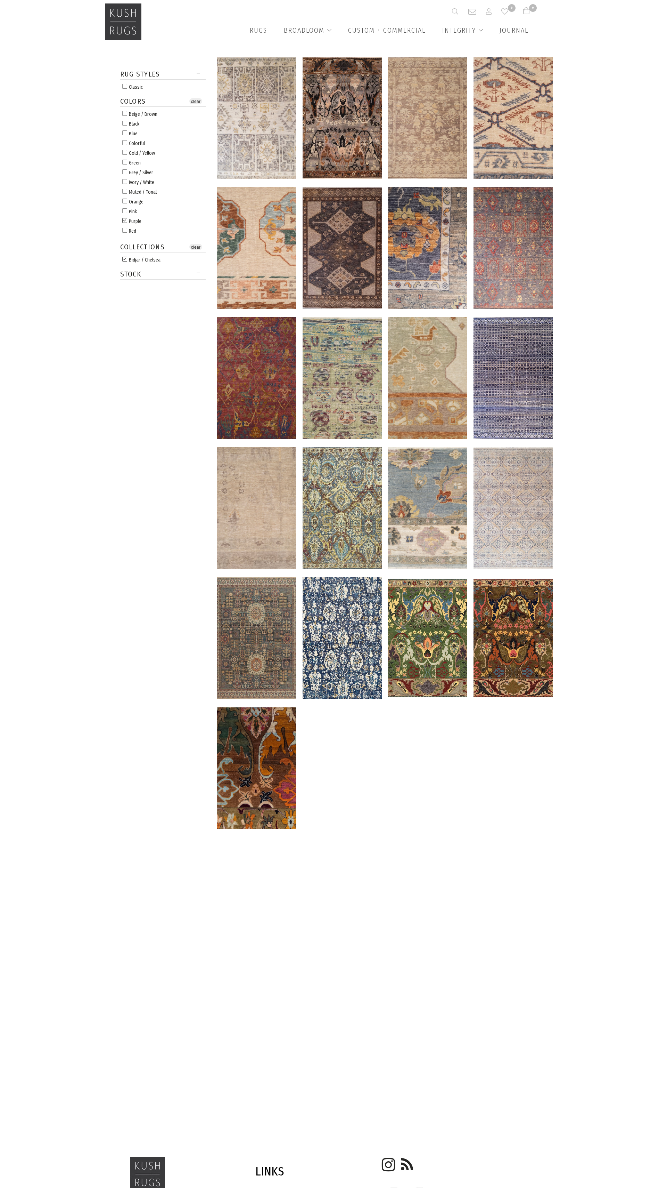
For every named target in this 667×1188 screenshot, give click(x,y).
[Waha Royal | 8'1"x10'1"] (513, 509)
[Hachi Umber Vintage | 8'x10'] (342, 249)
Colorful (136, 143)
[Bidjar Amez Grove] (513, 639)
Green (134, 163)
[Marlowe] (342, 379)
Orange (135, 202)
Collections (142, 247)
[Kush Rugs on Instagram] (387, 1162)
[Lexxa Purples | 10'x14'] (513, 249)
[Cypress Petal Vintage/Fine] (256, 509)
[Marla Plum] (256, 379)
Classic (135, 87)
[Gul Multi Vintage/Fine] (256, 249)
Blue (133, 134)
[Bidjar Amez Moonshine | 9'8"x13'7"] (342, 119)
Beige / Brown (142, 114)
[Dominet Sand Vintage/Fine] (513, 119)
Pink (132, 212)
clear (195, 101)
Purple (134, 221)
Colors (133, 101)
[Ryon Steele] (427, 249)
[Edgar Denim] (256, 639)
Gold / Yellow (141, 153)
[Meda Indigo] (342, 639)
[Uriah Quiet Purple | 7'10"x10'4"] (256, 119)
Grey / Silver (140, 173)
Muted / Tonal (142, 192)
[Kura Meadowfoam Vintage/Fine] (427, 379)
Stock (130, 274)
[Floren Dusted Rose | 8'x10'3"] (427, 119)
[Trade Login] (493, 11)
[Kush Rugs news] (406, 1162)
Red (132, 231)
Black (133, 124)
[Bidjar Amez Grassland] (427, 639)
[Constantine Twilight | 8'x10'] (513, 379)
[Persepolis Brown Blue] (342, 509)
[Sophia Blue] (427, 509)
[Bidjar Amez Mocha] (256, 769)
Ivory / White (141, 182)
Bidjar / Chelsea (144, 260)
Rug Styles (140, 75)
